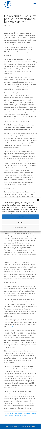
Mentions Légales (12, 426)
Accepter (20, 217)
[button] (38, 200)
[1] (12, 327)
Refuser (20, 222)
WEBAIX (32, 426)
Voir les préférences (20, 228)
